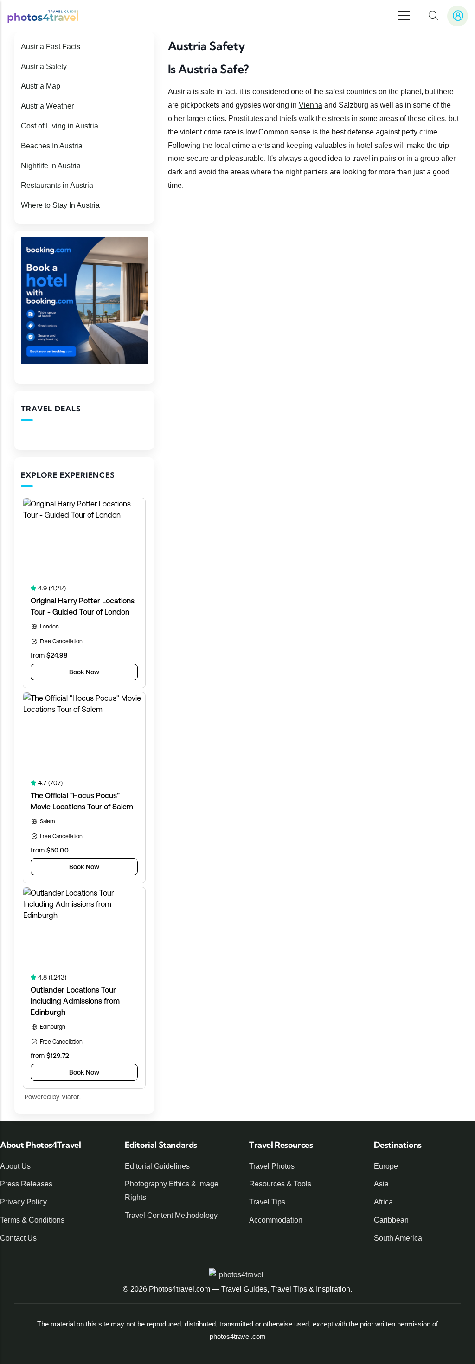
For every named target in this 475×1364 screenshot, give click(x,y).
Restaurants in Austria (57, 185)
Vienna (310, 105)
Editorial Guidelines (157, 1166)
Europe (386, 1166)
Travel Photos (272, 1166)
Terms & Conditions (32, 1220)
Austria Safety (44, 66)
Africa (383, 1202)
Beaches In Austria (52, 146)
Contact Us (18, 1238)
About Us (15, 1166)
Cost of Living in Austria (59, 126)
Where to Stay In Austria (60, 205)
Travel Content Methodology (171, 1215)
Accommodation (275, 1220)
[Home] (43, 16)
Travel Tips (267, 1202)
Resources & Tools (280, 1184)
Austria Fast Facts (50, 47)
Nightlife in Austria (51, 166)
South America (398, 1238)
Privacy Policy (23, 1202)
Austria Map (40, 86)
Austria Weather (47, 106)
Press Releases (26, 1184)
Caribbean (391, 1220)
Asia (381, 1184)
